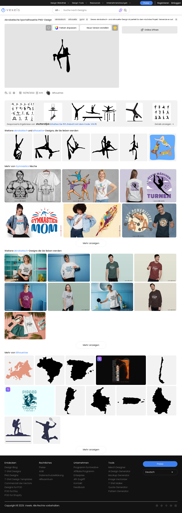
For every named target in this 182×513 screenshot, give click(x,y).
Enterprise (79, 475)
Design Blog (11, 467)
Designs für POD (13, 487)
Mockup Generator (118, 475)
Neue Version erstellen (98, 27)
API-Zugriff (79, 479)
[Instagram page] (157, 505)
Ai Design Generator (119, 471)
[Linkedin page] (175, 505)
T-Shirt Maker (115, 483)
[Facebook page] (161, 505)
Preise (42, 467)
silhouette (72, 19)
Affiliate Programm (84, 471)
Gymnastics (22, 166)
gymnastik (84, 19)
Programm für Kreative (86, 467)
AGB (41, 471)
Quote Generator (118, 487)
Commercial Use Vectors (18, 483)
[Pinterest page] (166, 505)
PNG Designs (11, 475)
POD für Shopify (13, 495)
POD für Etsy (11, 491)
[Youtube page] (171, 505)
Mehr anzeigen (91, 243)
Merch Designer (116, 467)
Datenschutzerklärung (51, 475)
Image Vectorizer (117, 479)
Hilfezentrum (46, 479)
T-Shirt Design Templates (18, 479)
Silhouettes (22, 352)
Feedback (79, 487)
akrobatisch (60, 19)
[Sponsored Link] (22, 112)
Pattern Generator (118, 491)
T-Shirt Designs (13, 471)
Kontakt (78, 483)
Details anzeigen (163, 124)
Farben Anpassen (67, 27)
